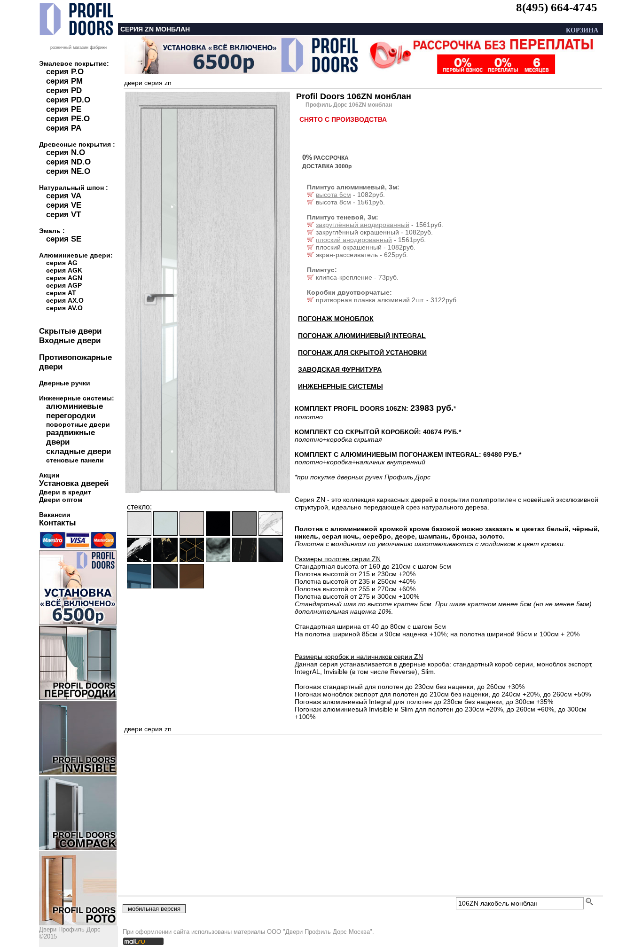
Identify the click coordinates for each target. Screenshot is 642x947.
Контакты (57, 522)
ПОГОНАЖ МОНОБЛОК (336, 318)
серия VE (63, 205)
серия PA (63, 128)
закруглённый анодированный (362, 224)
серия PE (63, 109)
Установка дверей (74, 483)
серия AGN (64, 278)
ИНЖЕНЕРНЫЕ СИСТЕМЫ (340, 386)
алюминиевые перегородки (74, 411)
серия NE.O (68, 171)
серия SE (63, 239)
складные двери (78, 451)
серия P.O (65, 71)
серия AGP (64, 285)
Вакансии (54, 514)
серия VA (63, 195)
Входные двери (70, 340)
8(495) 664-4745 (556, 7)
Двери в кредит (65, 492)
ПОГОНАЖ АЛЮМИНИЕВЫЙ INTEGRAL (362, 335)
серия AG (62, 262)
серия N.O (65, 152)
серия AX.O (65, 300)
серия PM (64, 81)
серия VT (63, 214)
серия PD (64, 90)
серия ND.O (68, 161)
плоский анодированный (354, 239)
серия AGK (64, 270)
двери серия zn (148, 82)
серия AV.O (64, 308)
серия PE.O (68, 118)
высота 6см (333, 194)
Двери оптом (60, 499)
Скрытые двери (70, 331)
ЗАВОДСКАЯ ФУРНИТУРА (340, 369)
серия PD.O (68, 99)
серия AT (61, 293)
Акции (49, 475)
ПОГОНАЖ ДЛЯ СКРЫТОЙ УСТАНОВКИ (362, 352)
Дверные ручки (64, 383)
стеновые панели (75, 460)
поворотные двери (78, 424)
